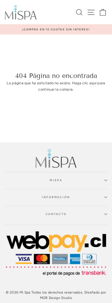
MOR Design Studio (56, 298)
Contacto (56, 214)
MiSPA (56, 180)
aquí (92, 83)
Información (56, 197)
